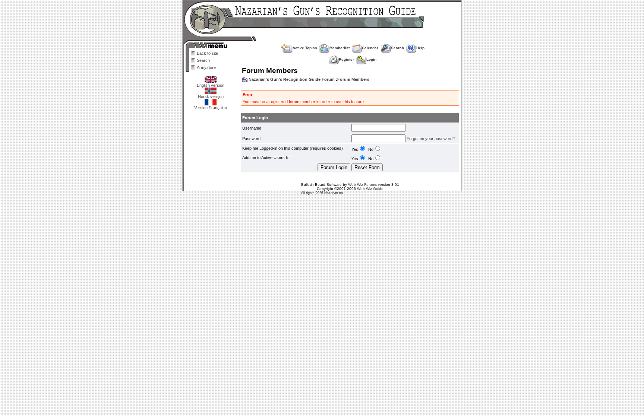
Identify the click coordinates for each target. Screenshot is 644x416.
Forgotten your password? (431, 138)
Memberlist (339, 48)
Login (371, 59)
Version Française (210, 107)
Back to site (207, 53)
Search (203, 60)
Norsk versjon (211, 96)
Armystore (206, 67)
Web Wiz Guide (370, 189)
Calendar (370, 48)
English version (210, 85)
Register (346, 59)
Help (420, 48)
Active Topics (305, 48)
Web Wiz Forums (362, 184)
